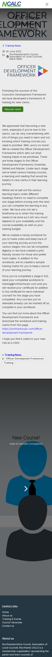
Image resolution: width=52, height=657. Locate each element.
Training (8, 362)
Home (5, 612)
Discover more (13, 109)
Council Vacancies (12, 622)
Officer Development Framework (25, 358)
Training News (13, 45)
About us (7, 615)
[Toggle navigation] (47, 4)
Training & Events (11, 619)
